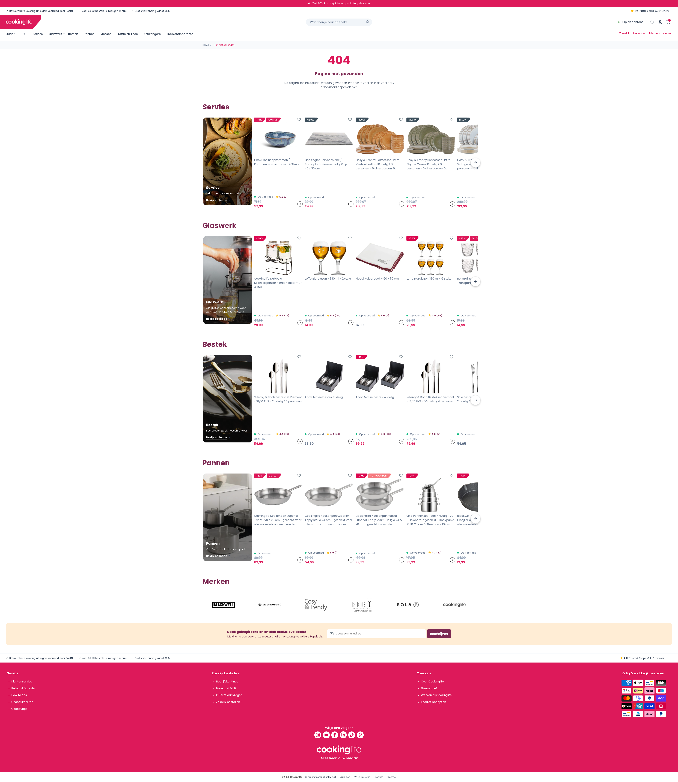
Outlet (10, 34)
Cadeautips (19, 709)
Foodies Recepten (433, 702)
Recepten (639, 33)
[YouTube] (326, 734)
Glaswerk (55, 34)
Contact (391, 776)
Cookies (378, 776)
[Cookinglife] (19, 22)
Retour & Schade (23, 688)
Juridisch (345, 776)
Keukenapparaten (180, 34)
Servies (37, 34)
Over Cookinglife (432, 681)
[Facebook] (334, 734)
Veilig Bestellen (362, 776)
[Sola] (408, 605)
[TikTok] (351, 734)
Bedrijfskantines (227, 681)
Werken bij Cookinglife (436, 695)
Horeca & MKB (226, 688)
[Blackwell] (223, 605)
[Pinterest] (360, 734)
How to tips (19, 695)
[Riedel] (362, 605)
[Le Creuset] (270, 605)
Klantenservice (21, 681)
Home (206, 44)
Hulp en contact (632, 22)
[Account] (660, 22)
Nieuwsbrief (429, 688)
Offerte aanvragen (229, 695)
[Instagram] (317, 734)
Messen (105, 34)
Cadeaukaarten (22, 702)
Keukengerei (152, 34)
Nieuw (666, 33)
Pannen (89, 34)
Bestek (73, 34)
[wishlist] (652, 22)
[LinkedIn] (343, 734)
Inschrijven (439, 633)
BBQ (23, 34)
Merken (654, 33)
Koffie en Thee (127, 34)
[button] (475, 163)
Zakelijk (624, 33)
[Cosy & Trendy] (316, 605)
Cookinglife (296, 776)
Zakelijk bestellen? (229, 702)
